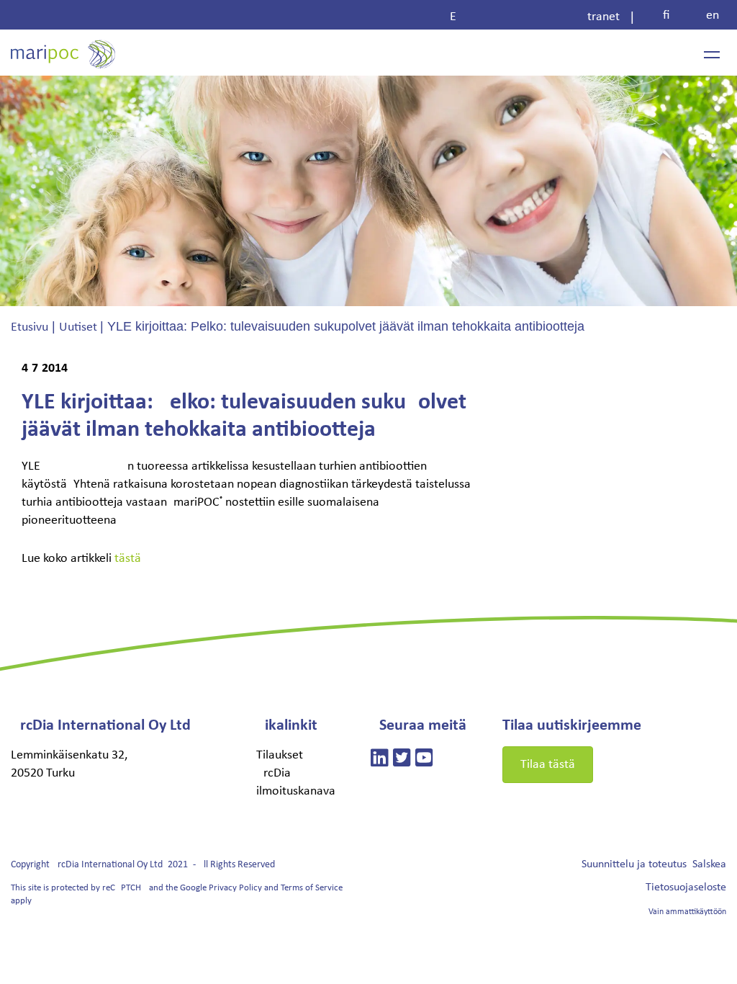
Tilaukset (279, 755)
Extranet (535, 17)
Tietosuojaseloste (686, 887)
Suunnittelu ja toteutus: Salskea (654, 864)
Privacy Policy (235, 888)
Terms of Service (312, 888)
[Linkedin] (380, 760)
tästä (127, 558)
